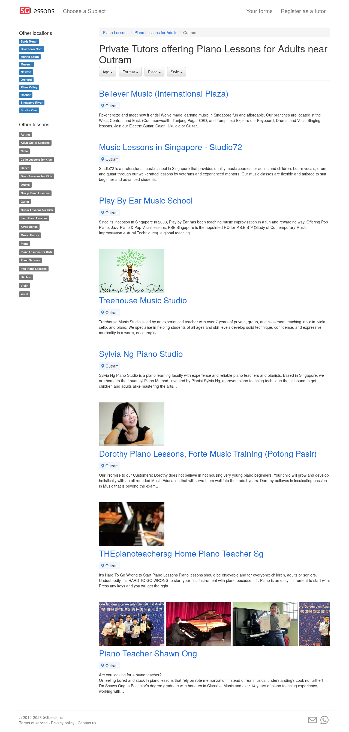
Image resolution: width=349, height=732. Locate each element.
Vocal (24, 294)
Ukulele (26, 277)
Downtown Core (31, 49)
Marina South (30, 57)
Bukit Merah (29, 41)
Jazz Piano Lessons (34, 218)
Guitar (25, 201)
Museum (26, 64)
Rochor (26, 95)
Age (106, 71)
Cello (24, 151)
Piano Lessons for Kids (36, 252)
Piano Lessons (115, 32)
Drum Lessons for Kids (36, 176)
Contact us (87, 722)
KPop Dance (29, 227)
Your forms (259, 11)
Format (129, 71)
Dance (25, 168)
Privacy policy (62, 722)
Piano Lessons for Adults (155, 32)
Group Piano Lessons (35, 193)
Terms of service (33, 722)
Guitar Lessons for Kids (37, 210)
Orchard (26, 79)
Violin (24, 285)
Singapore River (32, 102)
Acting (25, 134)
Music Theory (30, 235)
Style (175, 71)
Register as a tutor (303, 11)
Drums (25, 185)
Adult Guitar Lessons (35, 143)
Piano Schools (30, 260)
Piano (24, 243)
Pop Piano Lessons (34, 269)
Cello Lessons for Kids (36, 159)
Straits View (29, 110)
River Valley (29, 87)
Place (153, 71)
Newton (26, 72)
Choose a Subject (84, 11)
